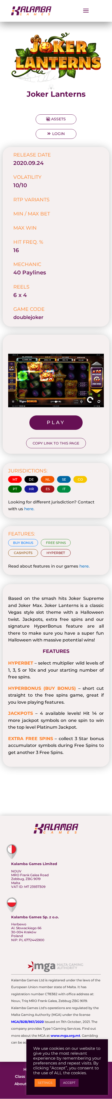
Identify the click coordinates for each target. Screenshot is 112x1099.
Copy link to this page (56, 443)
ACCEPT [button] (69, 1083)
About (20, 1083)
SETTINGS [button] (45, 1083)
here (28, 508)
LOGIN (58, 133)
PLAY (56, 422)
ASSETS (58, 119)
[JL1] (56, 407)
